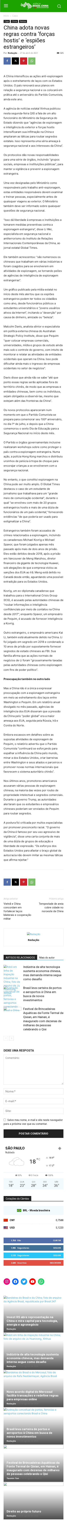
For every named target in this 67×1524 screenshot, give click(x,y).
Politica (23, 21)
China (14, 21)
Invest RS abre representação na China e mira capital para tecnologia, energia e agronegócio (32, 1320)
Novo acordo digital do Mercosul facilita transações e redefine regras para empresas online (32, 1395)
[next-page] (11, 1038)
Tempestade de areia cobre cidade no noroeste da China (51, 907)
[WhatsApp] (31, 61)
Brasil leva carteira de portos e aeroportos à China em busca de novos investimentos (29, 1432)
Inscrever (55, 1262)
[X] (15, 61)
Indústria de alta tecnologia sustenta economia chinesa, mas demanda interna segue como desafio (33, 1358)
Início (6, 15)
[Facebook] (7, 61)
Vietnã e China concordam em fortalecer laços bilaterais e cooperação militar (17, 911)
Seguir (57, 1248)
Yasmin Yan (13, 1478)
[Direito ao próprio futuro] (33, 1500)
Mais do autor (47, 957)
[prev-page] (6, 1038)
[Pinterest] (23, 61)
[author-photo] (33, 934)
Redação (12, 53)
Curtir (57, 1240)
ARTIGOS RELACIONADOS (20, 957)
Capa (15, 15)
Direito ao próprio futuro (24, 1511)
